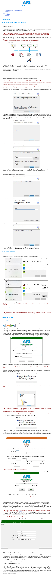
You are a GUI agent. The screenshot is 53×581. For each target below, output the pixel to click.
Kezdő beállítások (7, 15)
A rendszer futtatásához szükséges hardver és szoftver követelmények (13, 10)
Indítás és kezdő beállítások (5, 13)
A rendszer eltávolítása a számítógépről (10, 12)
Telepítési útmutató (4, 9)
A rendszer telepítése (7, 11)
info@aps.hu (20, 511)
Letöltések (36, 65)
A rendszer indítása (7, 14)
